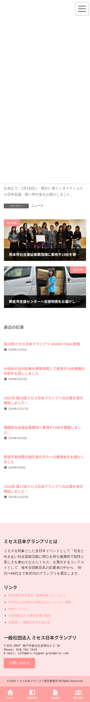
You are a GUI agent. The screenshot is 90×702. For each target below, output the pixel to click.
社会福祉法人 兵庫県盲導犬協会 (29, 615)
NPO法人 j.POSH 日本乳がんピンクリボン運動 (39, 602)
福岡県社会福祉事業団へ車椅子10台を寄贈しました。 (42, 430)
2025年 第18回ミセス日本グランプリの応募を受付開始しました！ (43, 400)
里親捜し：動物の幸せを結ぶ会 (29, 622)
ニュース (37, 205)
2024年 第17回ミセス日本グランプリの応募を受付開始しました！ (43, 489)
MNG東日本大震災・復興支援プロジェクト (37, 595)
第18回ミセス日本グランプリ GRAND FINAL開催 (42, 343)
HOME (10, 697)
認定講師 (79, 697)
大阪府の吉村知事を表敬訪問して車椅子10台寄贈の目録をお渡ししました (44, 371)
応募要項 (55, 697)
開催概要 (32, 697)
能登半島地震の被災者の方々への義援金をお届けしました (44, 459)
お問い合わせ (19, 663)
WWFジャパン (18, 609)
